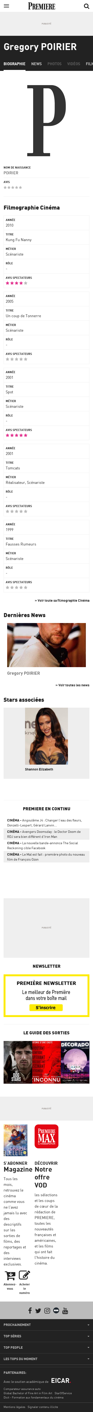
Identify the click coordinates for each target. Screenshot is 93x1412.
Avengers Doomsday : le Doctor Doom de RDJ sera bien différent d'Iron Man (44, 834)
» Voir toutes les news (72, 685)
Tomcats (13, 468)
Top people (13, 1347)
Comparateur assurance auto (22, 1389)
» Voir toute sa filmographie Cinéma (62, 600)
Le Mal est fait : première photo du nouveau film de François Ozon (46, 856)
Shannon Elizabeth (39, 769)
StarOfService (63, 1393)
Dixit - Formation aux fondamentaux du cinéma (33, 1397)
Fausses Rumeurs (21, 544)
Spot (9, 392)
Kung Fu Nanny (18, 239)
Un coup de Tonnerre (23, 315)
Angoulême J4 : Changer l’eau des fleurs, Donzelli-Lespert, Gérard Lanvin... (44, 822)
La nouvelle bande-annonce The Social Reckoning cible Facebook (42, 845)
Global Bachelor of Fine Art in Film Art (28, 1393)
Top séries (12, 1336)
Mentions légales (14, 1407)
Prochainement (17, 1325)
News (36, 63)
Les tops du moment (20, 1359)
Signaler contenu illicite (43, 1407)
